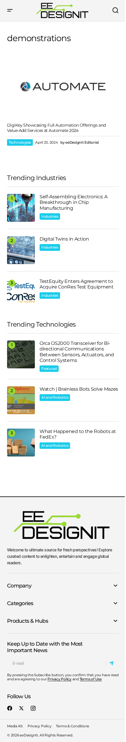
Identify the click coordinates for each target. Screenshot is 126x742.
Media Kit (15, 726)
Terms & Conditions (72, 726)
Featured (49, 368)
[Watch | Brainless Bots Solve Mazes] (21, 400)
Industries (49, 216)
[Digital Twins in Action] (21, 250)
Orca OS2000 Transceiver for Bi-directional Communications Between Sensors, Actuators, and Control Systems (77, 351)
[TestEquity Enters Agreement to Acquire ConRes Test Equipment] (21, 292)
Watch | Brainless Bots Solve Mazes (79, 389)
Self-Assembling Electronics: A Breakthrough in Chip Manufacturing (73, 202)
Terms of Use (91, 679)
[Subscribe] (112, 663)
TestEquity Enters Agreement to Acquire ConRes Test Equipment (77, 284)
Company (19, 585)
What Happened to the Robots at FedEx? (78, 434)
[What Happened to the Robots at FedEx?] (21, 442)
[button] (10, 10)
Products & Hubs (27, 621)
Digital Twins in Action (64, 239)
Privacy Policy (59, 679)
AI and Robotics (54, 397)
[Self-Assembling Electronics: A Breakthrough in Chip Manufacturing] (21, 208)
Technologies (20, 142)
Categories (20, 603)
